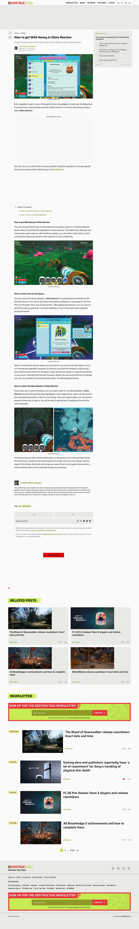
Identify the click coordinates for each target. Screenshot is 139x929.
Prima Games (61, 885)
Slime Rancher (57, 169)
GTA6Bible (70, 888)
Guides (23, 33)
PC (20, 506)
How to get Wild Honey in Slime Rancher (36, 211)
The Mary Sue (27, 888)
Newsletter (72, 3)
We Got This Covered (83, 885)
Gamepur (34, 885)
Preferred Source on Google (52, 534)
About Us (11, 877)
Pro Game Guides (14, 885)
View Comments (53, 555)
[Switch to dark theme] (126, 3)
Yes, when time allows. (107, 56)
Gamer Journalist (99, 885)
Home (16, 33)
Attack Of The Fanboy (47, 885)
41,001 (72, 850)
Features (101, 3)
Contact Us (27, 877)
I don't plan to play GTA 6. (108, 60)
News (82, 3)
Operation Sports (14, 888)
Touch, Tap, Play (39, 888)
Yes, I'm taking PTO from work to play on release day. (113, 44)
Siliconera (70, 885)
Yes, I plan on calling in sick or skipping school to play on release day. (112, 51)
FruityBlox (50, 888)
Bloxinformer (60, 888)
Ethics (19, 877)
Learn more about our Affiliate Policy (43, 530)
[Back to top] (9, 588)
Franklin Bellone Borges (26, 46)
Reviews (91, 3)
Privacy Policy (86, 717)
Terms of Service (73, 717)
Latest (111, 3)
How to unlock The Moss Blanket (33, 215)
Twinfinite (25, 885)
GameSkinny (111, 885)
